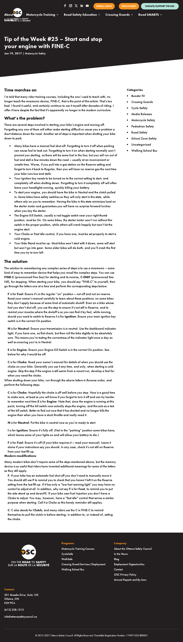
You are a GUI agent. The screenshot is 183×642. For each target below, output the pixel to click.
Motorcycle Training (40, 15)
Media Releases (141, 114)
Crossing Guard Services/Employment (83, 564)
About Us (11, 15)
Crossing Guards (117, 15)
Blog (116, 559)
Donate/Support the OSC (159, 6)
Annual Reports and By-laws (130, 580)
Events (9, 20)
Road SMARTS (148, 15)
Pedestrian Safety (142, 126)
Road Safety (139, 132)
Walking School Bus (144, 150)
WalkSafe (67, 559)
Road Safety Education (80, 15)
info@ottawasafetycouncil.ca (20, 616)
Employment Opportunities (129, 564)
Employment (129, 6)
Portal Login (104, 6)
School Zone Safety (144, 138)
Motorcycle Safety (35, 53)
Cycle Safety (139, 108)
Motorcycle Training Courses (77, 549)
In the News (121, 554)
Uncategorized (141, 144)
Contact (118, 569)
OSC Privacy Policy (125, 574)
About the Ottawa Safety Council (133, 549)
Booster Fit (138, 96)
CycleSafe (67, 554)
